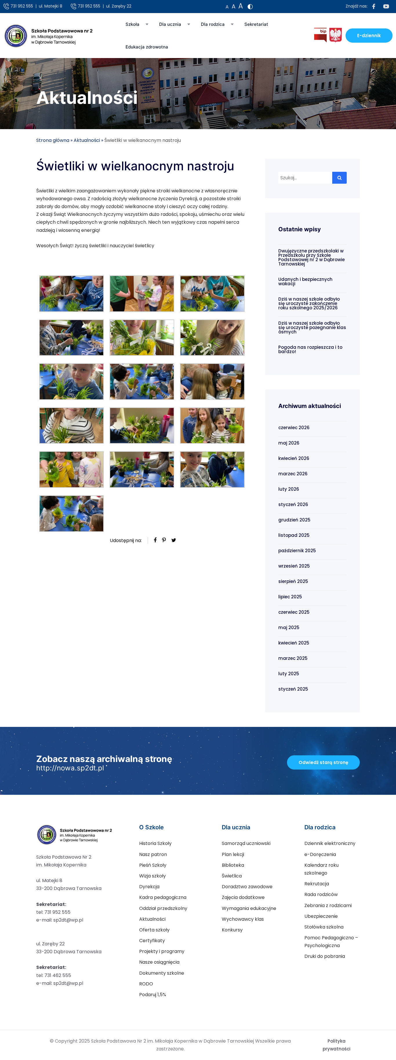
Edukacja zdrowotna (147, 47)
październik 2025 (297, 551)
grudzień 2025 (294, 520)
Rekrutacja (316, 883)
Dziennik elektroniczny (329, 843)
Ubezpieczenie (321, 916)
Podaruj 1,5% (152, 994)
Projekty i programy (161, 951)
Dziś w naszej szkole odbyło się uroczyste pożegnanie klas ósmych (312, 327)
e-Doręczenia (320, 854)
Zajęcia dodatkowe (243, 897)
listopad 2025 (294, 535)
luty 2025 (288, 674)
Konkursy (232, 930)
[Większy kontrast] (250, 7)
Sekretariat (256, 24)
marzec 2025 (293, 658)
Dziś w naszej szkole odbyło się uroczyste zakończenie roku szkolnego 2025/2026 (309, 303)
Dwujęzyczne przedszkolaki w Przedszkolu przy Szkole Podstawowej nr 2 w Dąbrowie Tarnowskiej (311, 257)
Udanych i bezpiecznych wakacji (305, 281)
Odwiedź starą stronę (323, 762)
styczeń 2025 (293, 689)
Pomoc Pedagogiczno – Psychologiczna (331, 941)
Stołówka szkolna (324, 927)
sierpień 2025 (293, 581)
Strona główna (52, 140)
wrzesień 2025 (294, 566)
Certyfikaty (152, 940)
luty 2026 (288, 489)
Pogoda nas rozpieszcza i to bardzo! (310, 349)
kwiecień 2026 (293, 458)
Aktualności (87, 140)
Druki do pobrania (324, 956)
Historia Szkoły (155, 843)
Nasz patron (153, 854)
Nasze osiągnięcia (159, 962)
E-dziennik (369, 35)
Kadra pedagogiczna (162, 897)
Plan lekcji (233, 854)
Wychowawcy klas (243, 919)
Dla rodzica (213, 24)
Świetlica (232, 876)
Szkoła (132, 24)
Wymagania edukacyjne (249, 908)
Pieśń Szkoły (152, 865)
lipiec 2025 (290, 597)
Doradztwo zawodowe (247, 886)
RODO (146, 983)
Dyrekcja (149, 886)
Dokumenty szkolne (161, 973)
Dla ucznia (170, 24)
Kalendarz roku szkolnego (321, 869)
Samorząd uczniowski (246, 843)
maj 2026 (288, 443)
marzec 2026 (293, 474)
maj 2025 (288, 627)
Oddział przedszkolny (163, 908)
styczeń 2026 (293, 504)
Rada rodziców (321, 894)
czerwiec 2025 (294, 612)
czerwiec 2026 (294, 428)
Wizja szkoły (152, 876)
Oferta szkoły (154, 930)
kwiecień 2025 (293, 643)
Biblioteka (233, 865)
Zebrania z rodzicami (328, 905)
